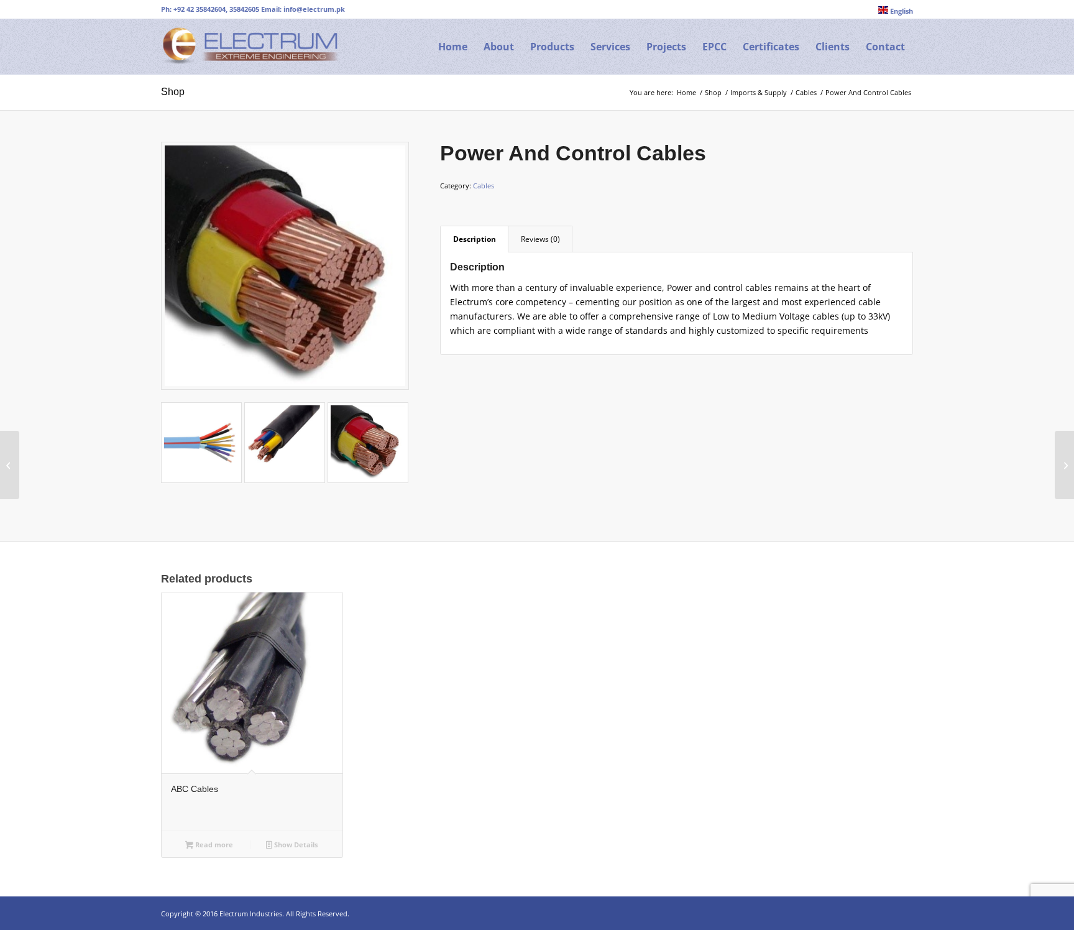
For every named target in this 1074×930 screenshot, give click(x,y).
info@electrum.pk (314, 9)
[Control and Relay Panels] (9, 465)
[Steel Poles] (1064, 465)
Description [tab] (474, 239)
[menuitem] (892, 10)
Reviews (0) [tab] (540, 239)
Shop (173, 91)
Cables (483, 185)
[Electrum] (254, 46)
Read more (213, 844)
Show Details (295, 844)
